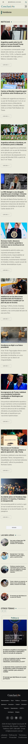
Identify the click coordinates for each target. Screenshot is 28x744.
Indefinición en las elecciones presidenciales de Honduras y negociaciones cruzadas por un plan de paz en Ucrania (12, 300)
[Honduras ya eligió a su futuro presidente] (14, 335)
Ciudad (17, 704)
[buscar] (26, 2)
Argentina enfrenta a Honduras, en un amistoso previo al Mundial (13, 143)
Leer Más (5, 64)
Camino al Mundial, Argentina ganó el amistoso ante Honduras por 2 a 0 (14, 93)
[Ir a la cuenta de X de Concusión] (12, 718)
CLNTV (21, 708)
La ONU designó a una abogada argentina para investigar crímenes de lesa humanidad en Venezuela (13, 194)
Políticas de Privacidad (13, 736)
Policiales (23, 704)
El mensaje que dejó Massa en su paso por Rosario (18, 596)
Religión (17, 712)
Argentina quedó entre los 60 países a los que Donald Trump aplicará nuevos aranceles (12, 44)
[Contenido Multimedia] (14, 286)
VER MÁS (14, 527)
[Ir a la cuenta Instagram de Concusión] (20, 718)
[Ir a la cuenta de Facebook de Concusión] (7, 718)
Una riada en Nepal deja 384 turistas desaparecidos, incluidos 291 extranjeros (17, 542)
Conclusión (21, 724)
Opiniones (3, 704)
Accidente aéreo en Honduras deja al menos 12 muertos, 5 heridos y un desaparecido (13, 499)
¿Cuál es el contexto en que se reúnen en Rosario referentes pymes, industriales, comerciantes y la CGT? (13, 660)
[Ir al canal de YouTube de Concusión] (16, 718)
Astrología (10, 712)
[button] (2, 611)
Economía (23, 700)
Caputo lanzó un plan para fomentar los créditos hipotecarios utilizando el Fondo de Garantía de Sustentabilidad (12, 638)
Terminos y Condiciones (22, 736)
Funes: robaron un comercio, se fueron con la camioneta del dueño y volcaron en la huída (18, 583)
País (12, 700)
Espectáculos (14, 708)
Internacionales (5, 700)
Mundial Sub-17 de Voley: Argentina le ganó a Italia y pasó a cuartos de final (17, 555)
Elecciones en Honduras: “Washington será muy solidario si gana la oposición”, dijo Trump (13, 450)
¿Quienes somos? (4, 736)
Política (17, 700)
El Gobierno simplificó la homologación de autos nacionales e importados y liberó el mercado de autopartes (14, 651)
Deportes (6, 708)
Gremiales (10, 704)
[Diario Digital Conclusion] (8, 6)
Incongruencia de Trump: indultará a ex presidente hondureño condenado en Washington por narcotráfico (13, 395)
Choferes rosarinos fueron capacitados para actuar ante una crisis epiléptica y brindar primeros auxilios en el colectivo (18, 569)
